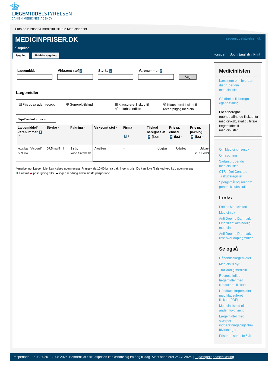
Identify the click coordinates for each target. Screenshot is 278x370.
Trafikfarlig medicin (233, 270)
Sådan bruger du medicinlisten (231, 164)
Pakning (76, 127)
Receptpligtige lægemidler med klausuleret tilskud (232, 280)
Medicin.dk (227, 213)
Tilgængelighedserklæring (214, 357)
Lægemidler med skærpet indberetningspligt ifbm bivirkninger (236, 323)
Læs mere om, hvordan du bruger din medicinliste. (236, 85)
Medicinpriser (77, 29)
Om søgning (228, 155)
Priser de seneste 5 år (235, 336)
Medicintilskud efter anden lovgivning (233, 308)
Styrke (52, 127)
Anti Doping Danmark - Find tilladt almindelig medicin (236, 223)
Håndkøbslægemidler (235, 258)
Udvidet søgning (45, 55)
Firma (127, 127)
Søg (233, 54)
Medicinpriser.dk (46, 39)
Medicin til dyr (229, 264)
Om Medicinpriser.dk (234, 149)
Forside (20, 29)
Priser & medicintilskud (47, 29)
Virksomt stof (104, 127)
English (245, 54)
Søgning (20, 55)
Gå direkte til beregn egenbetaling (234, 101)
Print (256, 54)
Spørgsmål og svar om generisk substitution (235, 184)
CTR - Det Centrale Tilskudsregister (233, 174)
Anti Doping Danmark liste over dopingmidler (236, 236)
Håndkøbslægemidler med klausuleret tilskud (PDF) (235, 295)
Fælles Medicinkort (233, 207)
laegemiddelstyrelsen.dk (243, 38)
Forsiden (219, 54)
